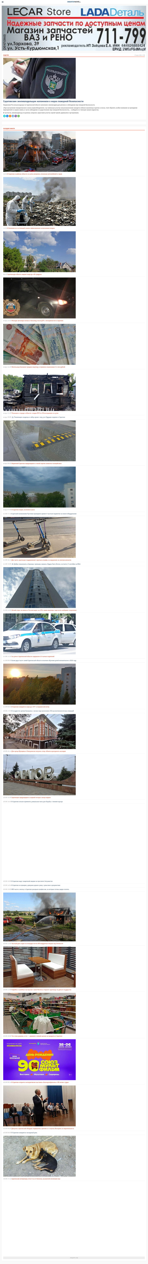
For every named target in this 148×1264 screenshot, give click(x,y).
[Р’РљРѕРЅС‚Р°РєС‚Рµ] (7, 116)
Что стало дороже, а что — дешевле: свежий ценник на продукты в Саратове (36, 1036)
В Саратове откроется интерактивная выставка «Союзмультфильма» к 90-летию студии (40, 1082)
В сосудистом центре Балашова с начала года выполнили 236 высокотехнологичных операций (42, 711)
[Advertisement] (63, 841)
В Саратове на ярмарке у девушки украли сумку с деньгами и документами (35, 885)
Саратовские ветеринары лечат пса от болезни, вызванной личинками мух (35, 1179)
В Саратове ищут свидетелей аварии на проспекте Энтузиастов (32, 881)
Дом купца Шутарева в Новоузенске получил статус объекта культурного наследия (38, 751)
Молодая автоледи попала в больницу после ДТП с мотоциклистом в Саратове (37, 320)
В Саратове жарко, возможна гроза (23, 510)
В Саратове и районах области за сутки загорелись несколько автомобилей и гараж (34, 174)
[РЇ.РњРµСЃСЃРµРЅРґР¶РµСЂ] (4, 116)
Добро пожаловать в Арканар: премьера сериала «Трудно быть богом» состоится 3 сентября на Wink (47, 564)
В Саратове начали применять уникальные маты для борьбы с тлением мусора (37, 801)
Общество (6, 55)
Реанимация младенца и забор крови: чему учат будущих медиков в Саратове (39, 417)
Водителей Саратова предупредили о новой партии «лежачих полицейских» (37, 463)
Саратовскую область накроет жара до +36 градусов (24, 274)
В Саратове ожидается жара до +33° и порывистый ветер (30, 707)
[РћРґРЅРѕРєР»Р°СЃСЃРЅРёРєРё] (10, 116)
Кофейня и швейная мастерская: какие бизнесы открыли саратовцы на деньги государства (41, 990)
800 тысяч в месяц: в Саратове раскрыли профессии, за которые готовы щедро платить (40, 889)
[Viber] (15, 116)
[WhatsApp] (18, 116)
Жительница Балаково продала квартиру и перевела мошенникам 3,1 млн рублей (38, 367)
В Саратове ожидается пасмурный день (24, 1132)
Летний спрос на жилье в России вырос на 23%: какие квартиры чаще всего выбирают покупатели (43, 610)
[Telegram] (13, 116)
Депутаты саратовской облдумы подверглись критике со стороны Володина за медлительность (42, 1128)
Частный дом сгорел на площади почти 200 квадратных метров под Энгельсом (37, 943)
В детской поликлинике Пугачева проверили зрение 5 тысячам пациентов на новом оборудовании (43, 514)
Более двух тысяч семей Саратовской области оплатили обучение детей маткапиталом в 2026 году (43, 660)
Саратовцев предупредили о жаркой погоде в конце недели (31, 797)
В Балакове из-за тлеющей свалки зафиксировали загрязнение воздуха (31, 228)
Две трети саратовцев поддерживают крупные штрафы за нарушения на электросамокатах (41, 560)
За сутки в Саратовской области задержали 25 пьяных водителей (32, 656)
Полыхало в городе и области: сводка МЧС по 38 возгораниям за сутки (35, 413)
